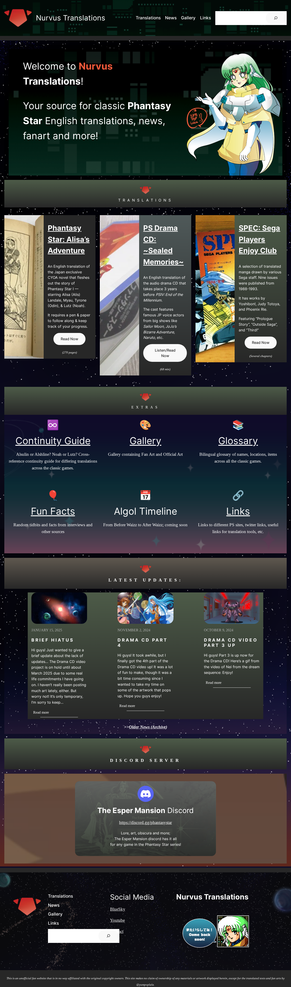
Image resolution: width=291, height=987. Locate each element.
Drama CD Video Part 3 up (231, 642)
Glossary (238, 440)
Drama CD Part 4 (143, 642)
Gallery (145, 440)
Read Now (69, 339)
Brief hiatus (52, 640)
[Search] (276, 18)
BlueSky (117, 909)
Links (238, 511)
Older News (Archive (147, 727)
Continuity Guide (52, 440)
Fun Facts (53, 511)
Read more (43, 712)
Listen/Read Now (165, 353)
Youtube (117, 920)
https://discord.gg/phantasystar (145, 822)
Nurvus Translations (70, 17)
